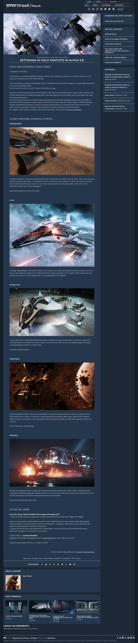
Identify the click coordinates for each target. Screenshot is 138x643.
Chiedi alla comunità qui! (114, 21)
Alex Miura (46, 57)
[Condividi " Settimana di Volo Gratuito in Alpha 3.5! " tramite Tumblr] (50, 564)
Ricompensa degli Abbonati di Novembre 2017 (87, 616)
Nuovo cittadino (111, 101)
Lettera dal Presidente (113, 44)
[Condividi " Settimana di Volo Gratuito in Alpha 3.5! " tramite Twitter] (46, 564)
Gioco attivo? (109, 95)
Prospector (66, 558)
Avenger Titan (37, 558)
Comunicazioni (63, 57)
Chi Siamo (33, 638)
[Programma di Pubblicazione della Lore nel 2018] (64, 606)
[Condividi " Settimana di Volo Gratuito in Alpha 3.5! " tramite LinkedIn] (58, 564)
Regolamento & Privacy (21, 638)
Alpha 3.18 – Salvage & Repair (115, 57)
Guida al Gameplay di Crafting (116, 39)
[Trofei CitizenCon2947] (16, 606)
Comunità (119, 5)
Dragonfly (57, 558)
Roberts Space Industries (85, 552)
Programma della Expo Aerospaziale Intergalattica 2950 (40, 616)
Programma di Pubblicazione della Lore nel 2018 (62, 617)
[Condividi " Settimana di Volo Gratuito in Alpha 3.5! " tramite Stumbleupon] (66, 564)
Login (120, 9)
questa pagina (48, 538)
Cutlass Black (48, 558)
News (95, 5)
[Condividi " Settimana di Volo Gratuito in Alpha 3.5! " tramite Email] (70, 564)
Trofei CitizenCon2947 (14, 616)
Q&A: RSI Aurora (111, 34)
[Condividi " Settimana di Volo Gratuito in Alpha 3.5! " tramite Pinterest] (54, 564)
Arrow (29, 558)
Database (106, 5)
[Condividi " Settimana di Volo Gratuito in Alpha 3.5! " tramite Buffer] (62, 564)
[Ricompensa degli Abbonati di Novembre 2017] (87, 606)
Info (87, 5)
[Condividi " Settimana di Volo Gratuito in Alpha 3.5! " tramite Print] (74, 564)
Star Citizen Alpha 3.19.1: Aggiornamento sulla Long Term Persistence (117, 50)
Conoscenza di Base (74, 109)
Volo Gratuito (76, 558)
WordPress (51, 638)
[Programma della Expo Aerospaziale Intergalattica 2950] (40, 606)
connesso (15, 629)
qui (54, 88)
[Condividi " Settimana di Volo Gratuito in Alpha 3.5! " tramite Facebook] (42, 564)
